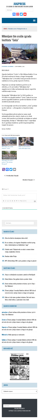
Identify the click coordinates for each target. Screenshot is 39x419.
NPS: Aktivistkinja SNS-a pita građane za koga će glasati (20, 261)
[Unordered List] (14, 201)
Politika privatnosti (19, 408)
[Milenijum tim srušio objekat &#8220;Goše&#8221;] (9, 141)
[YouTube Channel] (25, 14)
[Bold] (3, 201)
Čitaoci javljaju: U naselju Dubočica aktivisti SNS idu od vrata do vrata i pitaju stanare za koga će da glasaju (20, 291)
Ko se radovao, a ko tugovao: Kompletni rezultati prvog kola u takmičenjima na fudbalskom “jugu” (20, 243)
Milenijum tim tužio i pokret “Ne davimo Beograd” (7, 162)
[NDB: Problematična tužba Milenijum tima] (26, 141)
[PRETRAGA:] (12, 406)
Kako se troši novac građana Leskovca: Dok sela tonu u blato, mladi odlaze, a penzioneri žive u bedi (20, 298)
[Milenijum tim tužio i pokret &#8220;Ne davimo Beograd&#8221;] (9, 155)
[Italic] (6, 201)
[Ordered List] (12, 201)
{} (23, 200)
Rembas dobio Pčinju (11, 256)
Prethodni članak (12, 176)
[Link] (21, 201)
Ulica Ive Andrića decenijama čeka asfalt (16, 238)
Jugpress (10, 66)
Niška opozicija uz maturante (16, 335)
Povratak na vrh (26, 411)
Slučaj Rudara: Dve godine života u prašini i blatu (18, 279)
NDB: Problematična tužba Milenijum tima (24, 147)
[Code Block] (19, 201)
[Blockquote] (17, 201)
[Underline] (8, 201)
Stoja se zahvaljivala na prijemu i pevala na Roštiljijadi (20, 275)
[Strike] (10, 201)
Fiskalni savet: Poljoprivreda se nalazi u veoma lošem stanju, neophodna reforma (19, 250)
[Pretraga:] (19, 10)
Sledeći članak (28, 180)
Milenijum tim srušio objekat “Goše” (7, 147)
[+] (25, 200)
